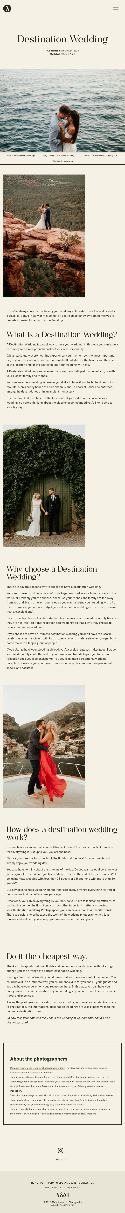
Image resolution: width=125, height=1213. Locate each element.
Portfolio (47, 1182)
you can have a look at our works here (85, 910)
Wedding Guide (66, 1182)
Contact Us (86, 1182)
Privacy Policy (53, 1187)
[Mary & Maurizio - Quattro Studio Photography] (7, 8)
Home (34, 1182)
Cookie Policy (72, 1187)
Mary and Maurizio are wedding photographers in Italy (37, 1067)
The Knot (15, 1007)
